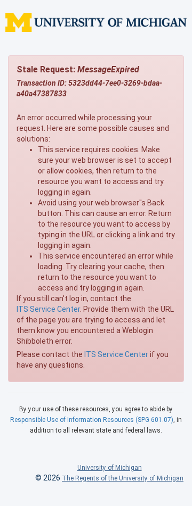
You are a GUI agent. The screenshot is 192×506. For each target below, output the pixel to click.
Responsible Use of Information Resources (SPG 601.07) (91, 420)
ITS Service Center (48, 309)
